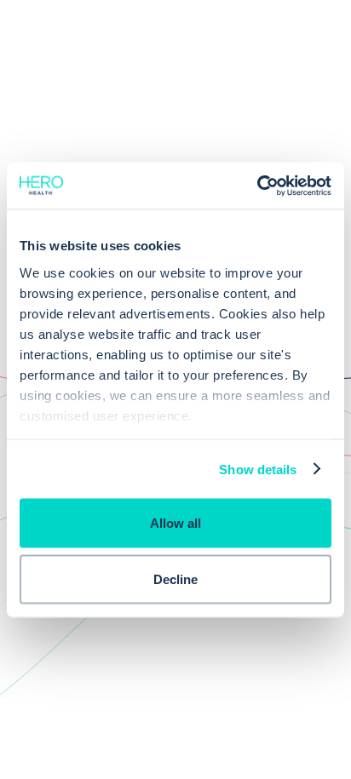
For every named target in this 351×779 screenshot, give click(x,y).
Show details (257, 468)
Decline (175, 578)
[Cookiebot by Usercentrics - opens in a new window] (256, 186)
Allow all (175, 523)
